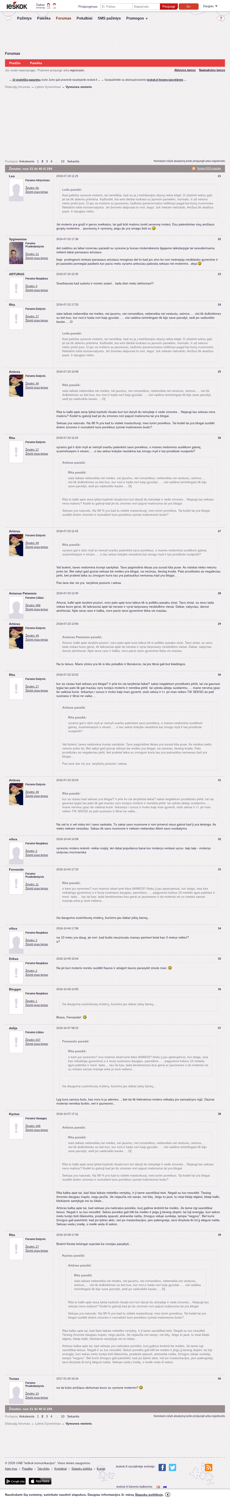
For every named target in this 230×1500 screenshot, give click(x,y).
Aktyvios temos (185, 70)
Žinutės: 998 (32, 605)
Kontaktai (60, 1468)
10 (62, 161)
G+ (189, 6)
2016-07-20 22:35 (67, 274)
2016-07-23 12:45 (67, 593)
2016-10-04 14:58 (67, 839)
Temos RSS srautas (209, 168)
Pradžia (14, 63)
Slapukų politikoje (149, 1494)
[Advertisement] (115, 124)
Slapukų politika (81, 1468)
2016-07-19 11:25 (67, 176)
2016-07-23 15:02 (67, 674)
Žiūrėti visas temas (36, 192)
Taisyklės (43, 1468)
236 (54, 8)
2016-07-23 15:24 (67, 780)
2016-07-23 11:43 (67, 531)
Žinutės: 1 (31, 1001)
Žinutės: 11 (32, 884)
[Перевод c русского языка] (165, 1486)
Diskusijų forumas (17, 87)
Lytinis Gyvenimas (48, 87)
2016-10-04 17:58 (67, 928)
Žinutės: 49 (32, 383)
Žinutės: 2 (31, 851)
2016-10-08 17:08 (67, 1234)
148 (48, 8)
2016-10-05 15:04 (67, 958)
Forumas (63, 18)
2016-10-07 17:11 (67, 1114)
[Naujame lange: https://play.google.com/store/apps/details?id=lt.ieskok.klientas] (15, 1481)
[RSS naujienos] (208, 1467)
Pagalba (27, 1468)
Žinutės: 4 (31, 286)
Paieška (44, 18)
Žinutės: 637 (32, 1039)
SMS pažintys (109, 18)
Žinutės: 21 (32, 254)
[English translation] (158, 1486)
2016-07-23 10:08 (67, 371)
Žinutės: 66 (32, 188)
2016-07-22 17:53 (67, 304)
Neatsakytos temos (212, 70)
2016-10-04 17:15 (67, 869)
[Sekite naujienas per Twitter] (172, 1467)
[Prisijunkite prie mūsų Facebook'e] (162, 1467)
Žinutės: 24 (32, 1393)
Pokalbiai (84, 18)
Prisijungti (168, 6)
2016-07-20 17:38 (67, 239)
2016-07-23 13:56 (67, 623)
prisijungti (199, 161)
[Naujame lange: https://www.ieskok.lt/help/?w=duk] (221, 18)
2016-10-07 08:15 (67, 1028)
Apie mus (11, 1468)
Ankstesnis (26, 161)
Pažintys (24, 18)
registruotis (77, 70)
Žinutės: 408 (32, 1126)
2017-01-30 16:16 (67, 1378)
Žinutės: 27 (32, 316)
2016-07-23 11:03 (67, 437)
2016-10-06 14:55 (67, 989)
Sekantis (73, 161)
